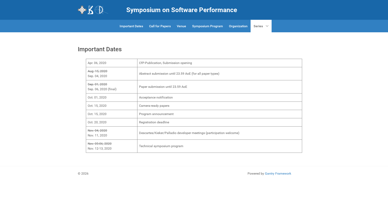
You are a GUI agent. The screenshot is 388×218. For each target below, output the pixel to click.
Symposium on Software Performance (181, 10)
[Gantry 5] (93, 10)
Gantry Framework (278, 173)
